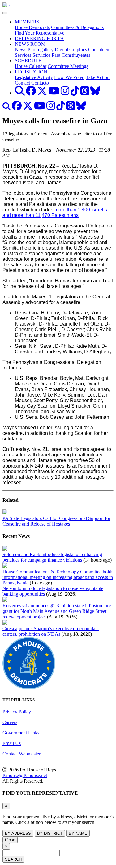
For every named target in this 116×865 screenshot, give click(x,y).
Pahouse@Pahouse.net (24, 775)
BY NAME (78, 833)
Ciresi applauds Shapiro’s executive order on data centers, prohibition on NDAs (50, 631)
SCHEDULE (28, 60)
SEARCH (13, 859)
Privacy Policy (16, 711)
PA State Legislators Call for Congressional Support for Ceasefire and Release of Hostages (56, 521)
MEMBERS (27, 21)
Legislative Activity (34, 77)
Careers (9, 722)
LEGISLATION (31, 71)
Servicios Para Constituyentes (61, 55)
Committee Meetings (68, 66)
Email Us (11, 743)
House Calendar (30, 66)
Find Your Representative (39, 32)
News (20, 49)
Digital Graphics (71, 49)
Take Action (98, 77)
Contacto (40, 82)
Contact (22, 82)
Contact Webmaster (21, 753)
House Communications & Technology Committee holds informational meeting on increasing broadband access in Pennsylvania (57, 577)
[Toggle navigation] (4, 13)
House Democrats (32, 27)
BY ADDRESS (18, 833)
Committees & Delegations (77, 27)
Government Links (20, 732)
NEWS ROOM (30, 44)
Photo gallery (41, 49)
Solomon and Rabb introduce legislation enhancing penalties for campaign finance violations (52, 557)
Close (10, 840)
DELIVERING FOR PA (39, 38)
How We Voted (69, 77)
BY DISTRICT (49, 833)
